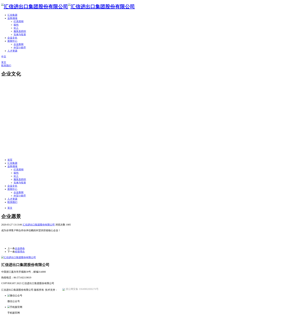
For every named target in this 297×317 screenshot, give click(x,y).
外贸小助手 (20, 47)
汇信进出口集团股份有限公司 (39, 224)
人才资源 (12, 50)
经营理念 (20, 251)
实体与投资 (20, 34)
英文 (3, 62)
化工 (16, 28)
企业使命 (20, 248)
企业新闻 (19, 44)
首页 (9, 159)
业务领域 (12, 18)
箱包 (16, 24)
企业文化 (12, 37)
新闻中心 (12, 41)
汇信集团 (12, 15)
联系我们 (6, 65)
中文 (3, 56)
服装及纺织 (20, 31)
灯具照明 (19, 21)
